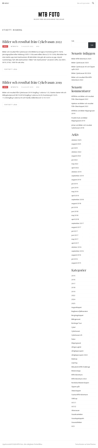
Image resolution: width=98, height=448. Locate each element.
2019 (5, 87)
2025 (73, 303)
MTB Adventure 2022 (79, 379)
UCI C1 (73, 402)
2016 (73, 280)
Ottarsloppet (76, 391)
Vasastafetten (76, 422)
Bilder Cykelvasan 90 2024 (81, 73)
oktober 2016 (76, 247)
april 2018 (75, 219)
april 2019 (75, 195)
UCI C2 (73, 406)
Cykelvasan (75, 331)
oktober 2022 (76, 152)
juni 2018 (74, 211)
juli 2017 (74, 231)
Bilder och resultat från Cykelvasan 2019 (32, 82)
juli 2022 (74, 160)
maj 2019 (74, 191)
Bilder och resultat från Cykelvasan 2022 (32, 41)
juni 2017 (74, 235)
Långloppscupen (77, 351)
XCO (73, 426)
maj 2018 (74, 215)
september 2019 (77, 176)
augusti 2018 (76, 203)
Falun (73, 339)
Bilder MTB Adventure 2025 (81, 59)
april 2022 (75, 168)
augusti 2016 (76, 255)
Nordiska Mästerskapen (80, 383)
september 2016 (77, 251)
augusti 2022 (76, 156)
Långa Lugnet (76, 347)
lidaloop (74, 359)
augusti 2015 (76, 263)
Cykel (73, 327)
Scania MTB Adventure (79, 394)
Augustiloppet (76, 307)
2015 (73, 276)
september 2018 (77, 199)
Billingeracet (75, 319)
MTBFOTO (14, 46)
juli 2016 (74, 259)
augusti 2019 (76, 180)
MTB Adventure (77, 375)
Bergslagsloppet (77, 315)
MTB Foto (49, 14)
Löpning (74, 363)
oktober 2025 (76, 140)
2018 (73, 287)
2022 (5, 46)
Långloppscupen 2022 (79, 355)
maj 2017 (74, 239)
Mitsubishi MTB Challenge (80, 367)
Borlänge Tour (76, 323)
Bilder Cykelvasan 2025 (80, 63)
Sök (72, 41)
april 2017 (75, 243)
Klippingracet (76, 343)
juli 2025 (74, 148)
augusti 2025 (76, 144)
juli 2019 (74, 184)
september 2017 (77, 223)
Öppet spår (75, 387)
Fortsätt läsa (10, 69)
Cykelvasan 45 (76, 335)
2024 (73, 299)
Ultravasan (75, 410)
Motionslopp (76, 371)
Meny (7, 3)
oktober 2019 (76, 172)
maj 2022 (74, 164)
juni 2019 (74, 188)
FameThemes (91, 444)
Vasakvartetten (77, 414)
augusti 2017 (76, 227)
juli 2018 (74, 207)
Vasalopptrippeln (77, 418)
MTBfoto (74, 96)
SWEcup (74, 398)
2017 (73, 283)
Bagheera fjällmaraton (79, 311)
